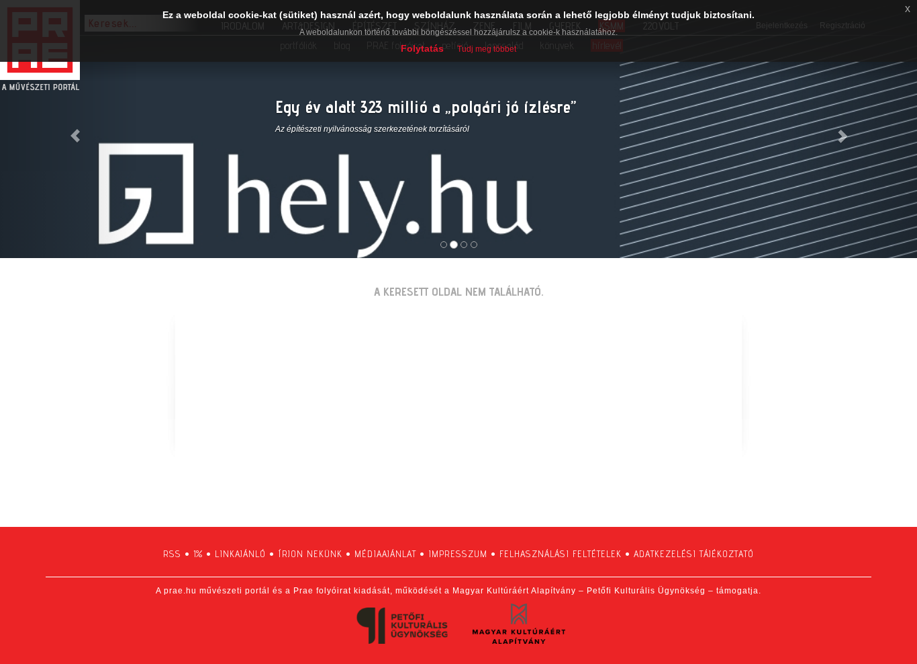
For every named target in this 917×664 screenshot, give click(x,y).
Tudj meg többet (486, 49)
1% (198, 553)
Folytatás (422, 48)
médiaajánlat (385, 553)
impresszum (457, 553)
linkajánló (240, 553)
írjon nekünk (310, 553)
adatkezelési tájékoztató (694, 553)
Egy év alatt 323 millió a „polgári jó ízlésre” (425, 106)
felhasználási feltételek (560, 553)
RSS (172, 553)
